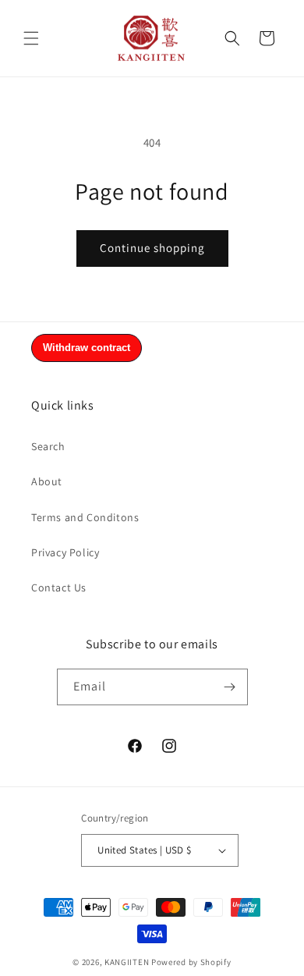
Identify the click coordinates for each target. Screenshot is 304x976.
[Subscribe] (230, 687)
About (46, 481)
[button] (31, 38)
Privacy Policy (65, 552)
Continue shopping (152, 247)
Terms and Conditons (85, 517)
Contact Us (59, 587)
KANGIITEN (126, 961)
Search (48, 446)
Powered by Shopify (191, 961)
